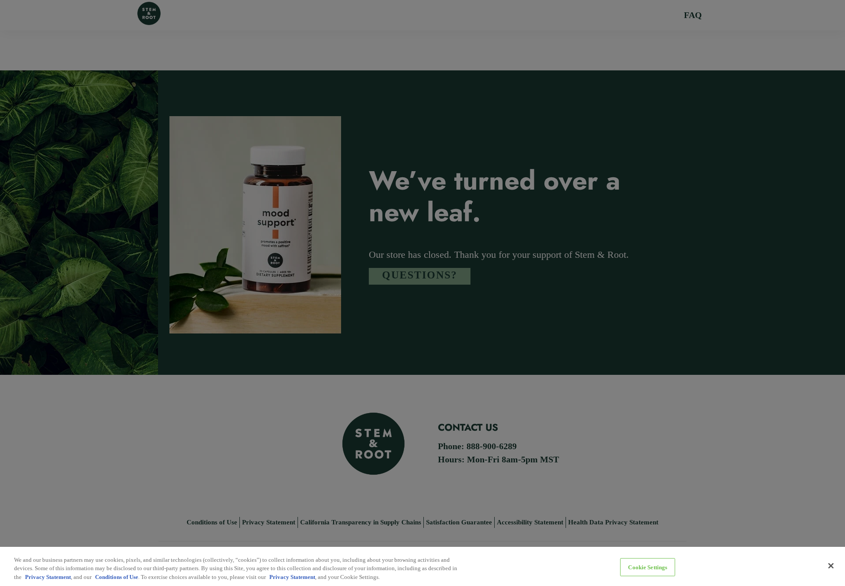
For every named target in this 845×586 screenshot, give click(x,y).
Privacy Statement (48, 577)
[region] (422, 566)
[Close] (831, 565)
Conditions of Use (116, 577)
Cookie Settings (647, 567)
